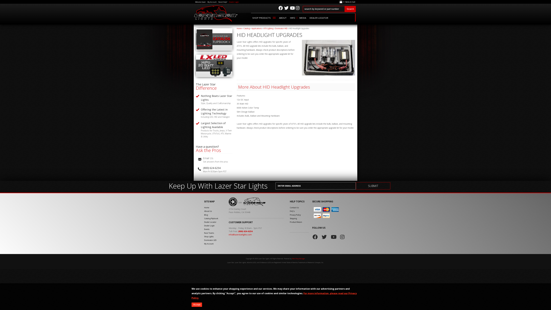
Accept (196, 304)
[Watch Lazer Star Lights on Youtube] (292, 8)
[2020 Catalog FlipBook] (214, 50)
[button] (329, 9)
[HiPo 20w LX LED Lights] (214, 76)
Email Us (208, 158)
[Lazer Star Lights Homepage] (216, 13)
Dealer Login (234, 2)
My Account (209, 244)
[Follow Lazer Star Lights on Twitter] (286, 8)
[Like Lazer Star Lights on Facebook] (281, 8)
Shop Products (261, 17)
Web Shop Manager (298, 259)
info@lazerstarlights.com (240, 234)
